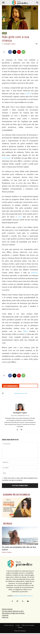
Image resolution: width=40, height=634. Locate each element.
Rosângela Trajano (9, 44)
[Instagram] (22, 430)
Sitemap (20, 627)
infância (34, 273)
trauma (28, 94)
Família (4, 33)
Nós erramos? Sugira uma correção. (13, 613)
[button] (3, 2)
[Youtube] (28, 601)
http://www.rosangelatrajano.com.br (20, 415)
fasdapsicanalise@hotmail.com (23, 596)
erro (19, 217)
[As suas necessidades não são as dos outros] (20, 536)
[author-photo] (20, 410)
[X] (14, 52)
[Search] (37, 2)
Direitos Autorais (7, 609)
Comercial (5, 615)
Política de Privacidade (28, 625)
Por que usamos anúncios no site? (13, 611)
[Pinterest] (19, 52)
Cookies (17, 625)
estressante (6, 158)
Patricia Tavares (6, 552)
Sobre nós (5, 617)
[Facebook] (10, 52)
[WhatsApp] (23, 52)
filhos (25, 331)
